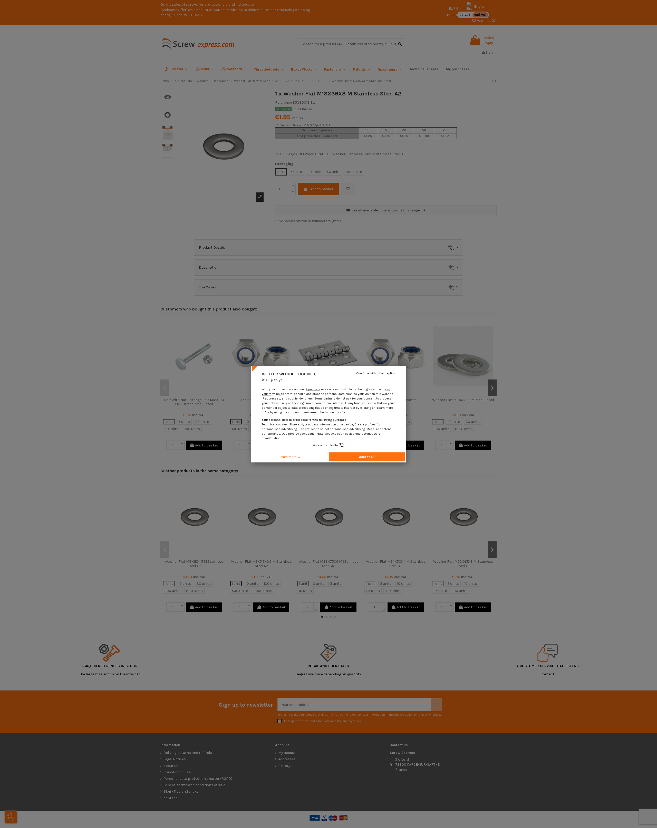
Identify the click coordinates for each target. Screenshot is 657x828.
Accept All (367, 457)
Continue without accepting (375, 373)
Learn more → (290, 457)
